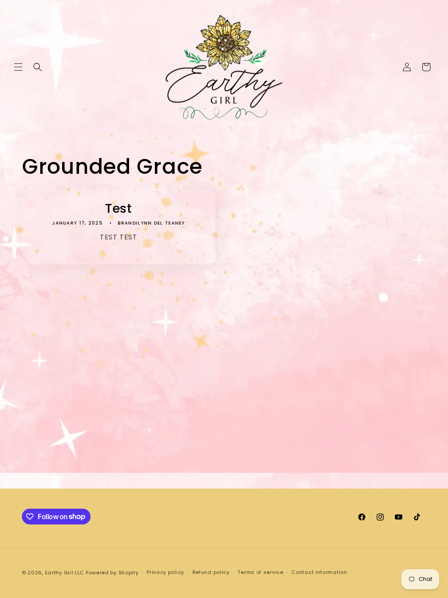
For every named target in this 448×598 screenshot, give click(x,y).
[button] (18, 67)
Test (118, 208)
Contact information (319, 572)
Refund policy (211, 572)
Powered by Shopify (112, 572)
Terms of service (260, 572)
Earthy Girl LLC (64, 572)
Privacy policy (165, 572)
